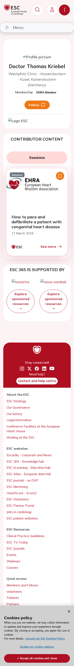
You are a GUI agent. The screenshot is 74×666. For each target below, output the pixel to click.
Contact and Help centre (37, 381)
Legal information (19, 420)
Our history (14, 414)
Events (11, 555)
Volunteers (14, 592)
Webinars (13, 561)
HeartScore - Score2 (22, 493)
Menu (18, 27)
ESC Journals (16, 548)
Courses (12, 568)
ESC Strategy (16, 401)
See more (48, 246)
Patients (13, 598)
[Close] (69, 611)
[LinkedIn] (44, 369)
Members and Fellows (22, 585)
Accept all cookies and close (38, 658)
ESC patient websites (22, 518)
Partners (13, 604)
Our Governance (18, 407)
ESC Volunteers (18, 499)
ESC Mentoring (17, 487)
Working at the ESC (21, 437)
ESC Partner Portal (20, 506)
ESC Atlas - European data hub (29, 474)
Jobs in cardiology (19, 512)
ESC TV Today (17, 542)
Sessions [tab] (37, 157)
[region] (37, 636)
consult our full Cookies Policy (45, 638)
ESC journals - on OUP (22, 480)
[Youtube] (52, 368)
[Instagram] (22, 369)
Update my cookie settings (37, 646)
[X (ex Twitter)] (29, 369)
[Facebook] (37, 369)
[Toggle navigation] (64, 10)
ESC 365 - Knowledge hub (25, 461)
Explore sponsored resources (20, 299)
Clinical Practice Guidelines (26, 536)
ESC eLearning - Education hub (29, 468)
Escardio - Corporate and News (29, 455)
